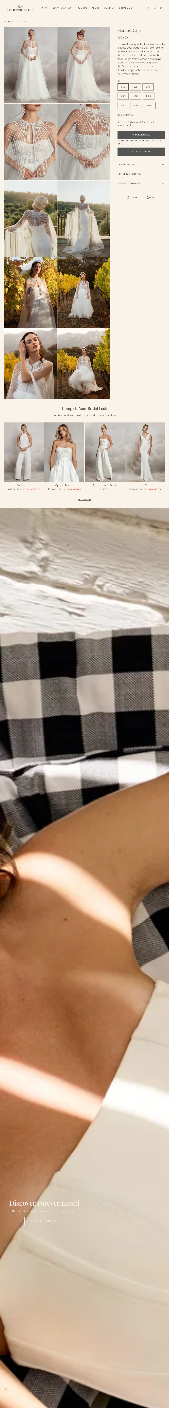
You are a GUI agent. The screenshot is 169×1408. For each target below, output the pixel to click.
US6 (123, 96)
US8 (136, 96)
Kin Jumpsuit (24, 485)
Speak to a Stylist (63, 7)
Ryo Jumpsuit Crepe (105, 485)
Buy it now (141, 151)
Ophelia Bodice (64, 485)
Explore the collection (44, 1221)
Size (119, 81)
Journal (82, 7)
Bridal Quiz (125, 7)
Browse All (84, 499)
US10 (148, 96)
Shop (45, 7)
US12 (123, 105)
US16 (149, 105)
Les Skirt (145, 485)
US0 (123, 86)
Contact (109, 7)
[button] (11, 453)
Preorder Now (141, 134)
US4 (148, 86)
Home (7, 21)
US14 (136, 105)
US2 (135, 86)
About (95, 7)
